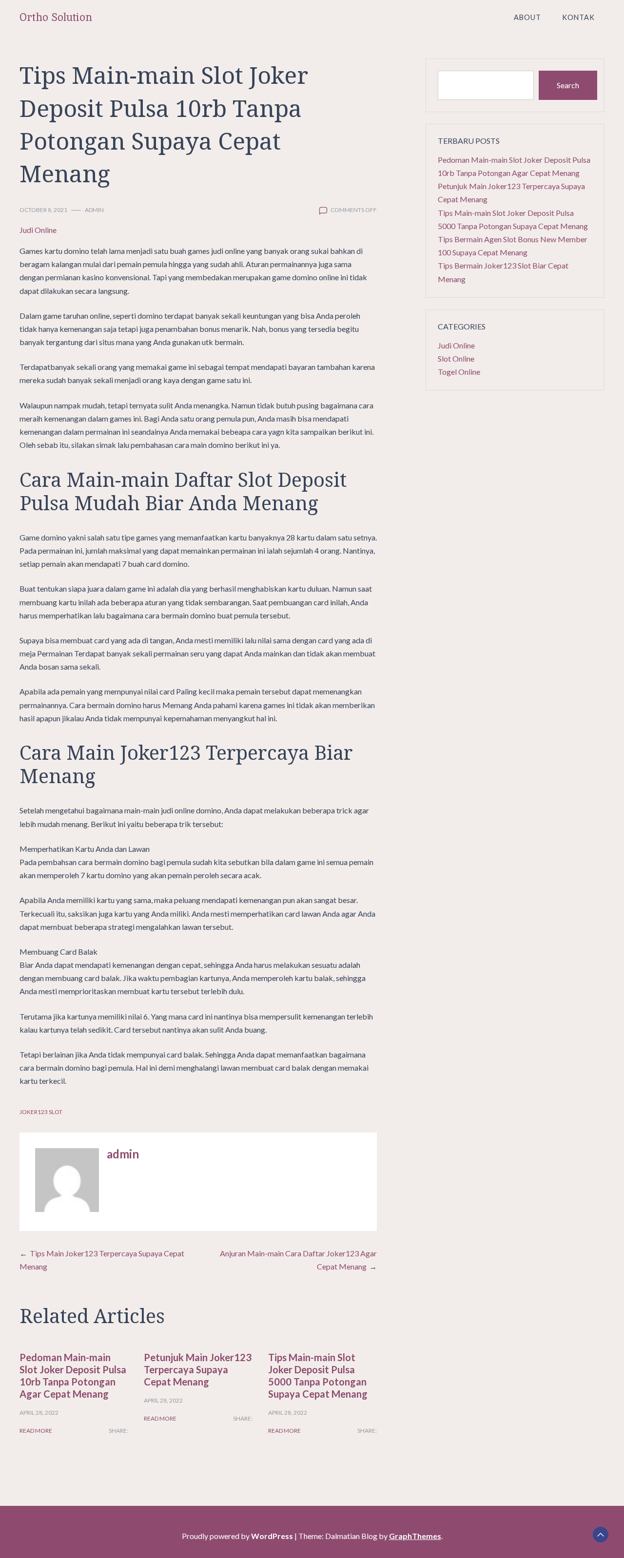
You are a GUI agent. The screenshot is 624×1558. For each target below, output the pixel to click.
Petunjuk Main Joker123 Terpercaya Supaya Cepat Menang (198, 1369)
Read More (36, 1430)
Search (568, 85)
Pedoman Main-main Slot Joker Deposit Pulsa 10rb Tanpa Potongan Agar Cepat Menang (73, 1375)
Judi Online (38, 229)
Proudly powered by (237, 1535)
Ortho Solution (56, 17)
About (527, 17)
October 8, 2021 (43, 209)
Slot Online (456, 358)
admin (94, 209)
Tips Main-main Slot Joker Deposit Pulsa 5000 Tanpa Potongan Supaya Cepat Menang (318, 1375)
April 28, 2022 (39, 1412)
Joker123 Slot (41, 1112)
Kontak (578, 17)
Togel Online (459, 371)
